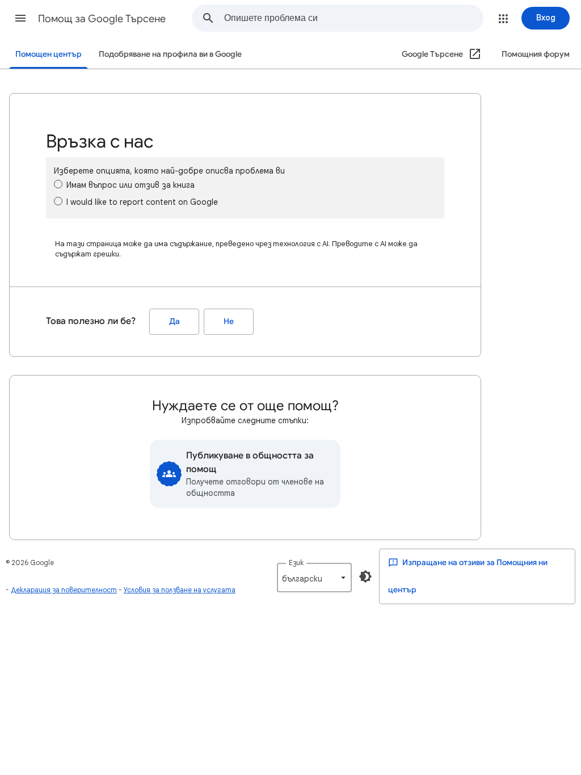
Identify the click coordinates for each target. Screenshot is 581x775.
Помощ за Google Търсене (102, 18)
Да (174, 321)
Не (229, 321)
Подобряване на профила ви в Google (170, 54)
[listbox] (314, 577)
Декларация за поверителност (64, 590)
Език (296, 562)
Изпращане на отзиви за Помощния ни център (468, 576)
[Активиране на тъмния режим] (365, 576)
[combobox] (353, 18)
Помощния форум (536, 54)
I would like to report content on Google (142, 202)
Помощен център (48, 54)
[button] (20, 18)
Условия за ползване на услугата (179, 590)
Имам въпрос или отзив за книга (130, 185)
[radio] (58, 184)
